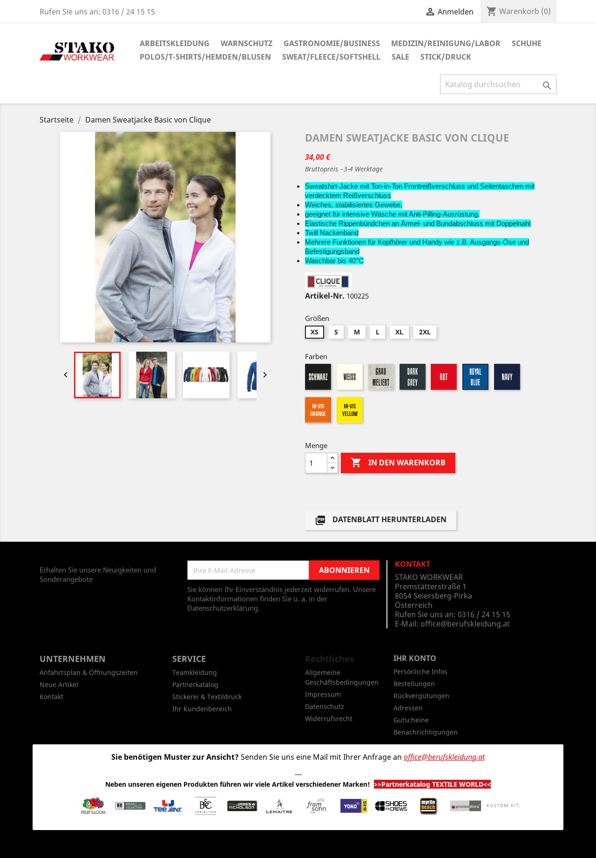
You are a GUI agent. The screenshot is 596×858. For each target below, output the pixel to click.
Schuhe (527, 43)
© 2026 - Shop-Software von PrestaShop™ (298, 846)
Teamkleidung (194, 672)
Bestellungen (414, 683)
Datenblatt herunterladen (381, 520)
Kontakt (51, 696)
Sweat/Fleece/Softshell (331, 57)
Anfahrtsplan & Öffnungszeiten (89, 672)
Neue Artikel (59, 684)
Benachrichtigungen (425, 732)
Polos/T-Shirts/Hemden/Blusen (205, 57)
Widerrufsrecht (328, 718)
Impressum (323, 694)
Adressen (408, 707)
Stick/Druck (445, 57)
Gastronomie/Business (332, 43)
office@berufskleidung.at (465, 624)
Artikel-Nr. (325, 295)
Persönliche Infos (420, 671)
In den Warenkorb (398, 462)
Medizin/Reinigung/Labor (446, 43)
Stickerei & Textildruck (207, 696)
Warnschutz (246, 43)
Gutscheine (411, 719)
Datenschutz (324, 706)
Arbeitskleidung (175, 43)
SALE (400, 57)
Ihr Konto (414, 658)
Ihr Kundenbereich (202, 708)
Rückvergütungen (421, 695)
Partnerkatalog (195, 684)
